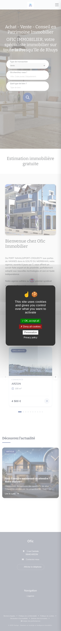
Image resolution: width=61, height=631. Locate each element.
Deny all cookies (32, 326)
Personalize (30, 332)
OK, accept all (31, 321)
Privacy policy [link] (30, 337)
